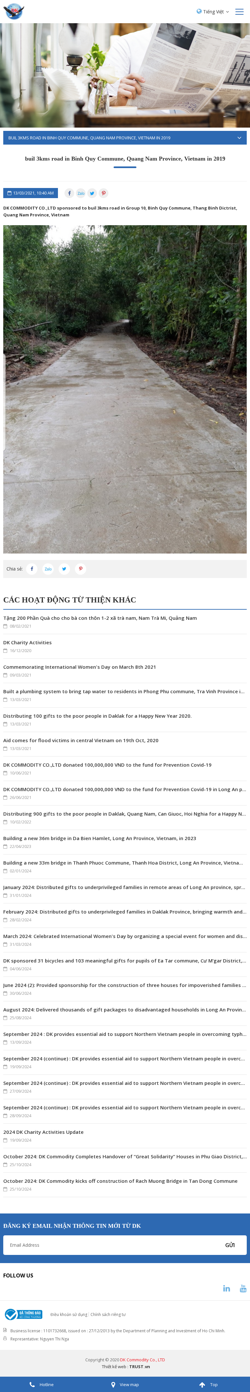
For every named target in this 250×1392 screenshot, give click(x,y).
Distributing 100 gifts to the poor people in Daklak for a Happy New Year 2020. (97, 719)
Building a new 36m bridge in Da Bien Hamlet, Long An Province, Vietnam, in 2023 (99, 842)
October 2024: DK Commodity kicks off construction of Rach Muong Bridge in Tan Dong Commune (120, 1185)
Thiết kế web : (115, 1366)
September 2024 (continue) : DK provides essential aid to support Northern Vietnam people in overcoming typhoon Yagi (125, 1062)
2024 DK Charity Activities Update (43, 1136)
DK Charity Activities (27, 646)
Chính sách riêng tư (108, 1314)
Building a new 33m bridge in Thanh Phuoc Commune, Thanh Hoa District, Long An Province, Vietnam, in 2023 (125, 866)
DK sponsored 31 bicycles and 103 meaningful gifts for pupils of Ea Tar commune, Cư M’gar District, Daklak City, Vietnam (125, 964)
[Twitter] (92, 193)
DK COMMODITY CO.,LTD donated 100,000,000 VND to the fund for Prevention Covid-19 (107, 768)
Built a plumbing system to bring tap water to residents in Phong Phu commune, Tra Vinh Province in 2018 (125, 695)
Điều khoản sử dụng (68, 1314)
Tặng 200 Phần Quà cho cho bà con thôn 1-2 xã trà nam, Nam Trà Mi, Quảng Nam (100, 622)
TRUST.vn (139, 1366)
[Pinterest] (103, 193)
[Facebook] (69, 193)
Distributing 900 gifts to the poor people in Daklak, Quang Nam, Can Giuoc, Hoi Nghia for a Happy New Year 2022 (125, 817)
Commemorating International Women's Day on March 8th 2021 (79, 671)
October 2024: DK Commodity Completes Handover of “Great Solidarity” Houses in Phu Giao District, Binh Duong (125, 1160)
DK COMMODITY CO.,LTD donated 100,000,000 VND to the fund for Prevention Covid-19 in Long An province (125, 793)
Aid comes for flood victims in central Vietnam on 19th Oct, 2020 (81, 744)
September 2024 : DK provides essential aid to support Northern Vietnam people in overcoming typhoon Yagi (125, 1038)
